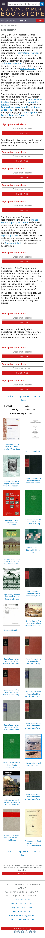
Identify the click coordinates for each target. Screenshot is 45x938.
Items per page (18, 413)
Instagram (22, 931)
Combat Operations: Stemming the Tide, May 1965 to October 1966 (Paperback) (12, 561)
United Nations (28, 68)
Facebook (15, 931)
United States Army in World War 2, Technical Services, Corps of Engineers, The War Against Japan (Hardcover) (11, 765)
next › (37, 396)
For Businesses (22, 911)
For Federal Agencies (22, 915)
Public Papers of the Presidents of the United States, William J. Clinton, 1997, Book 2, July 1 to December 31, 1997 (33, 593)
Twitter (18, 931)
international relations (28, 52)
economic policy (9, 222)
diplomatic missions (11, 63)
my (9, 20)
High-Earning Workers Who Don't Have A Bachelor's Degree (12, 596)
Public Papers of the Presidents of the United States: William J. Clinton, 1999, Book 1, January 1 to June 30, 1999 (33, 480)
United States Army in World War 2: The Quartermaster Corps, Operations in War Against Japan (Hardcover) (33, 521)
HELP (23, 20)
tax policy (23, 222)
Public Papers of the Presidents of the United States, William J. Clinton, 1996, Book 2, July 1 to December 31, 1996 (33, 796)
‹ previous (24, 396)
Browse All (12, 25)
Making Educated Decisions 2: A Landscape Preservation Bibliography (11, 522)
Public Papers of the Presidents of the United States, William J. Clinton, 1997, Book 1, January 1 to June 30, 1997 (33, 725)
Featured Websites (22, 919)
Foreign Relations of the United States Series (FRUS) (20, 108)
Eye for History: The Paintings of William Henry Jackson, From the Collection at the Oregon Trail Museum (33, 623)
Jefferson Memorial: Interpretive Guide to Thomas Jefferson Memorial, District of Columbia (12, 802)
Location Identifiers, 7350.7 (11, 631)
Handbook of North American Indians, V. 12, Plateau (11, 837)
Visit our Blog (22, 928)
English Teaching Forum (13, 115)
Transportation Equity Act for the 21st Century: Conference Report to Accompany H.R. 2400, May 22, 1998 (33, 843)
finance (34, 219)
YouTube (26, 931)
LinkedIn (34, 931)
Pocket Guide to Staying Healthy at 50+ (33, 550)
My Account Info (22, 907)
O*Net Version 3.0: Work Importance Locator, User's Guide (12, 446)
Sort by (14, 409)
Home (3, 25)
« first (11, 396)
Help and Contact (22, 903)
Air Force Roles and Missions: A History (33, 764)
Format (8, 405)
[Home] (22, 15)
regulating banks (9, 235)
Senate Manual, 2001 (33, 451)
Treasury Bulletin (13, 243)
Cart (40, 20)
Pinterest (30, 931)
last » (23, 400)
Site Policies (22, 899)
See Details (22, 873)
